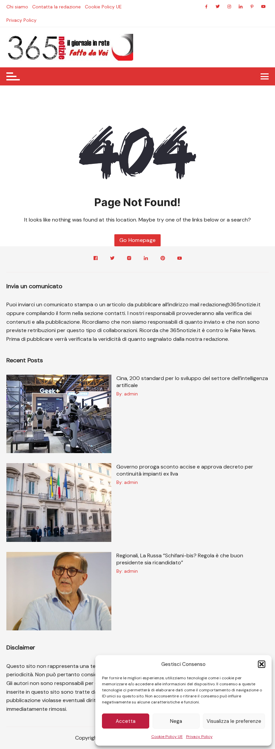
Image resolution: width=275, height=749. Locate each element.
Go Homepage (137, 240)
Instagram (129, 259)
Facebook (95, 259)
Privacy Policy (199, 736)
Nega (176, 721)
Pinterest (162, 259)
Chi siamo (17, 7)
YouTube (179, 259)
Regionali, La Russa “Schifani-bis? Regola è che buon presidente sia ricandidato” (179, 559)
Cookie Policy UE (167, 736)
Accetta (125, 721)
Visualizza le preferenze (234, 721)
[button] (261, 664)
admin (131, 394)
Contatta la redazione (56, 7)
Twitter (112, 259)
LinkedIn (146, 259)
